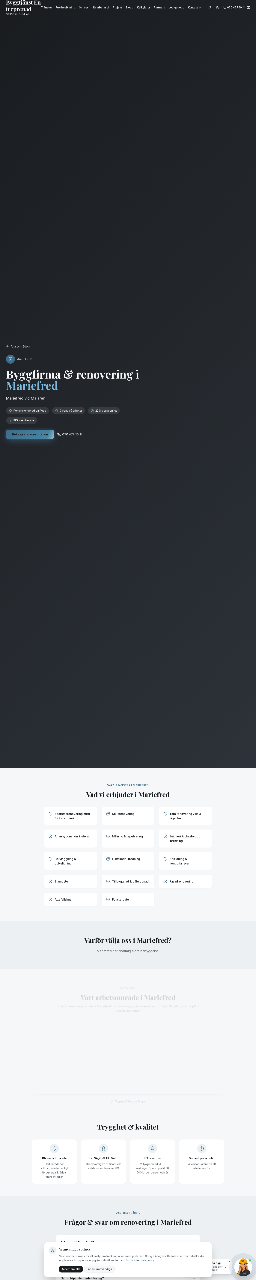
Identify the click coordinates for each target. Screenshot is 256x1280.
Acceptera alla (70, 1268)
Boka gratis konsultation (30, 434)
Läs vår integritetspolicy (139, 1260)
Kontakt (193, 7)
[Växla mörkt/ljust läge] (217, 7)
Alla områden (20, 346)
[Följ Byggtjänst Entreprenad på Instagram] (201, 7)
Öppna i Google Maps (130, 1096)
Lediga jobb (176, 7)
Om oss (84, 7)
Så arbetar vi (100, 7)
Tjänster (46, 7)
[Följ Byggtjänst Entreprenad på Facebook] (209, 7)
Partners (159, 7)
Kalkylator (143, 7)
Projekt (117, 7)
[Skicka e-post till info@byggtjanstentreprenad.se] (248, 7)
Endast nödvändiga (99, 1268)
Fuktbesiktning (65, 7)
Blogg (129, 7)
